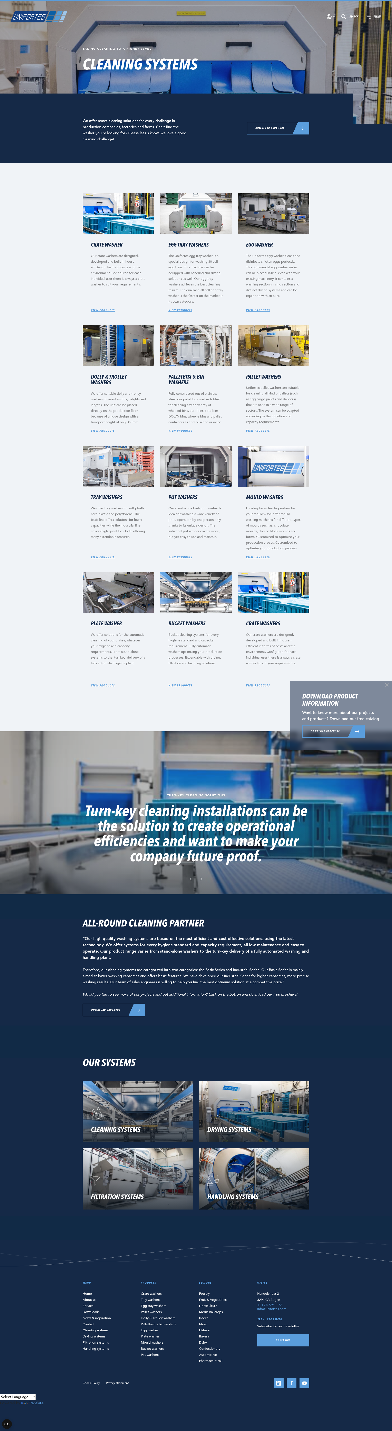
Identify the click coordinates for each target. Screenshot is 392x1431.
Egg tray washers (153, 1306)
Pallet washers (151, 1312)
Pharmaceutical (210, 1361)
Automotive (208, 1355)
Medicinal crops (211, 1312)
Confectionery (209, 1348)
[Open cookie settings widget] (7, 1424)
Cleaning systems (95, 1330)
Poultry (204, 1293)
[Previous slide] (191, 879)
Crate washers (151, 1293)
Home (87, 1293)
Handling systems (96, 1348)
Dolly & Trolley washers (158, 1318)
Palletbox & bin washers (158, 1324)
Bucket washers (152, 1348)
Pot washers (150, 1355)
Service (88, 1306)
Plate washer (150, 1336)
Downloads (91, 1312)
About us (89, 1300)
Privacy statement (117, 1383)
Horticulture (208, 1306)
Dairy (203, 1342)
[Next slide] (200, 879)
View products (103, 310)
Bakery (204, 1336)
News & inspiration (97, 1318)
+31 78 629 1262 (269, 1305)
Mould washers (152, 1342)
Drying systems (94, 1336)
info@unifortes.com (271, 1309)
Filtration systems (96, 1342)
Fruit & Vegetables (213, 1300)
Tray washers (150, 1300)
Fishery (204, 1330)
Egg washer (149, 1330)
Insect (203, 1318)
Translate (36, 1403)
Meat (203, 1324)
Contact (89, 1324)
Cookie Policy (91, 1383)
